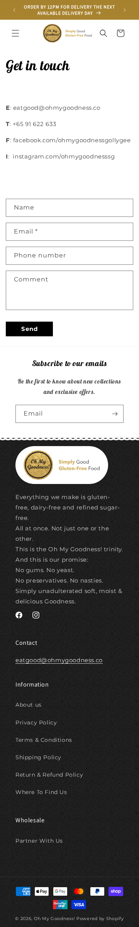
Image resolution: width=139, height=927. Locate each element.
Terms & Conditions (43, 739)
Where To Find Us (41, 792)
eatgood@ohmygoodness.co (59, 660)
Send (29, 328)
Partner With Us (39, 840)
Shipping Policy (38, 757)
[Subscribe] (114, 414)
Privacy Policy (36, 722)
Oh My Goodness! (54, 918)
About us (28, 704)
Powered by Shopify (100, 918)
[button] (15, 33)
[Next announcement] (124, 10)
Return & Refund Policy (49, 774)
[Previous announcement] (14, 10)
